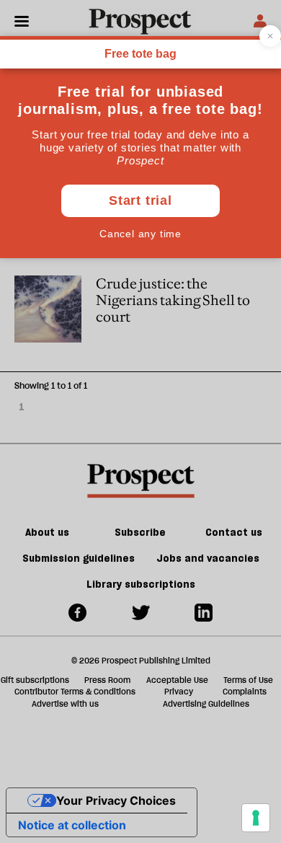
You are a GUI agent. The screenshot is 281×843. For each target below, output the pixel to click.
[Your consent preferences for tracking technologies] (255, 817)
